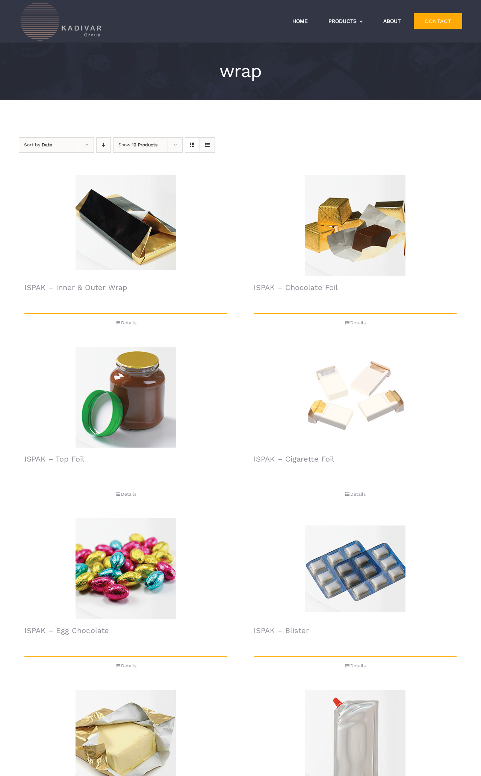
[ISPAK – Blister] (355, 568)
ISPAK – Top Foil (54, 458)
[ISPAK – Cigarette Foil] (355, 397)
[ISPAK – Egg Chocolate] (126, 568)
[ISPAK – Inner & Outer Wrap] (126, 225)
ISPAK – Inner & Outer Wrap (76, 287)
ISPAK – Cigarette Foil (294, 458)
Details (128, 322)
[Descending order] (103, 145)
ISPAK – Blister (281, 630)
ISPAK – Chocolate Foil (296, 287)
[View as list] (207, 145)
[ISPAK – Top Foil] (126, 397)
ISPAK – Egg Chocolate (66, 630)
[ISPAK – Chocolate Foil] (355, 225)
